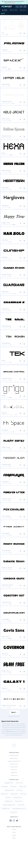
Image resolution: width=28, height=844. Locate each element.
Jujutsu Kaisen (14, 767)
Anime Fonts (21, 805)
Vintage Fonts (14, 794)
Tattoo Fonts (23, 786)
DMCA (14, 838)
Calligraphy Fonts (9, 783)
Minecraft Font (14, 758)
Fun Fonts (8, 797)
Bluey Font (14, 769)
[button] (21, 6)
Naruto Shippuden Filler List (19, 808)
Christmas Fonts (18, 797)
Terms (14, 832)
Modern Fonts (4, 794)
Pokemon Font (14, 764)
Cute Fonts (19, 790)
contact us (18, 2)
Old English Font (5, 808)
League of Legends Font (14, 761)
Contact (14, 835)
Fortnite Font (14, 775)
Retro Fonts (23, 794)
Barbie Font (14, 772)
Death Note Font (14, 755)
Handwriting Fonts (9, 790)
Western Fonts (18, 801)
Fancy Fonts (14, 786)
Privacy (14, 829)
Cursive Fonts (19, 783)
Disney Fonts (14, 812)
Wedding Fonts (8, 801)
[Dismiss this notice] (26, 2)
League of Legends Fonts (9, 805)
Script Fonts (5, 786)
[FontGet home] (6, 6)
